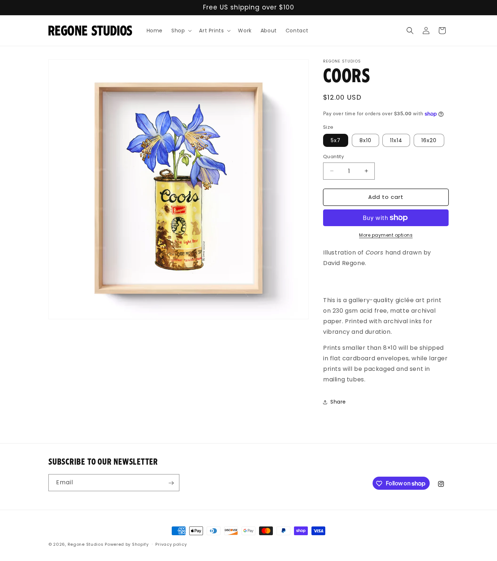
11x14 (396, 140)
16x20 (429, 140)
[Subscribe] (171, 483)
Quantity (333, 156)
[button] (181, 30)
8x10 (365, 140)
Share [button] (338, 401)
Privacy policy (171, 544)
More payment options (386, 235)
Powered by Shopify (127, 544)
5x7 (336, 140)
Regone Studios (86, 544)
